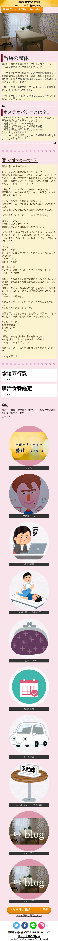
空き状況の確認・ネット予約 (29, 909)
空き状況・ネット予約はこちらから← (22, 9)
